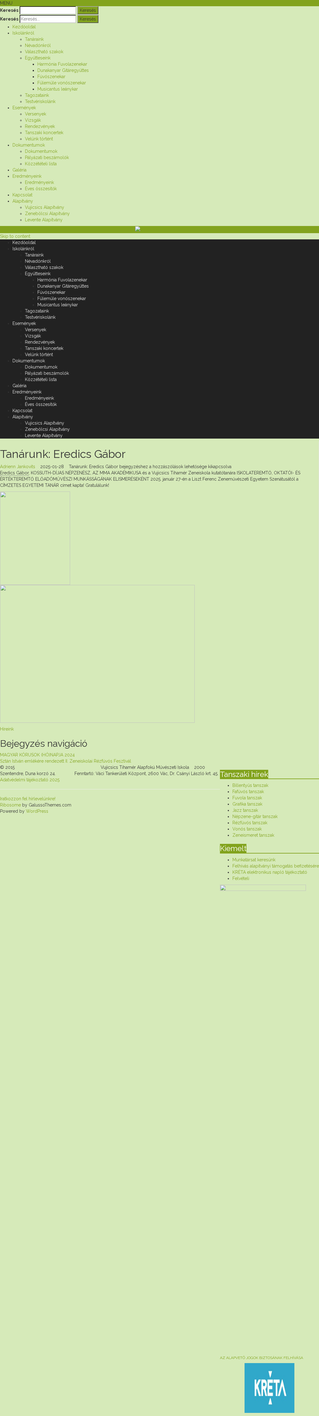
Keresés (9, 10)
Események (24, 107)
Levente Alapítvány (44, 219)
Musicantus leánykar (57, 89)
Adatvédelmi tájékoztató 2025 (30, 779)
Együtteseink (37, 57)
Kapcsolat (22, 194)
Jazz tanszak (245, 810)
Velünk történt (39, 138)
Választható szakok (44, 51)
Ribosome (10, 804)
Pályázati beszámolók (47, 157)
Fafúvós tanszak (248, 791)
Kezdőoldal (24, 26)
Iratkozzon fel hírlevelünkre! (27, 798)
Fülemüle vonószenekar (61, 82)
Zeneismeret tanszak (253, 835)
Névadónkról (38, 45)
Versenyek (35, 113)
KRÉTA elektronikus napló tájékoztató (269, 872)
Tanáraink (34, 39)
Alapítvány (22, 201)
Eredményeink (26, 176)
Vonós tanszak (247, 828)
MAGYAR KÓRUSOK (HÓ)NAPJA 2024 (37, 754)
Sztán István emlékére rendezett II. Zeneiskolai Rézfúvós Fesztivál (65, 761)
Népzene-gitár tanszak (255, 816)
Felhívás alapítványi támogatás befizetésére (275, 865)
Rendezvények (40, 126)
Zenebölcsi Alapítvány (47, 213)
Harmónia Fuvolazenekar (62, 64)
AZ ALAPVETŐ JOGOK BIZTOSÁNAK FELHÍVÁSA (261, 1358)
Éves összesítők (41, 188)
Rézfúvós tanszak (249, 822)
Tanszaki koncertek (44, 132)
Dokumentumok (28, 145)
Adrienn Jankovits (17, 466)
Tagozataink (37, 95)
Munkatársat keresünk (253, 859)
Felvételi (240, 878)
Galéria (19, 169)
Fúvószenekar (51, 76)
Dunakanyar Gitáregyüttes (63, 70)
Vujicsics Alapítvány (44, 207)
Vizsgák (33, 120)
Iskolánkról (23, 33)
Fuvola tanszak (247, 797)
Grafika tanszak (247, 804)
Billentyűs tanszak (250, 785)
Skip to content (15, 236)
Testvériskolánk (40, 101)
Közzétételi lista (41, 163)
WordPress (36, 811)
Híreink (7, 729)
